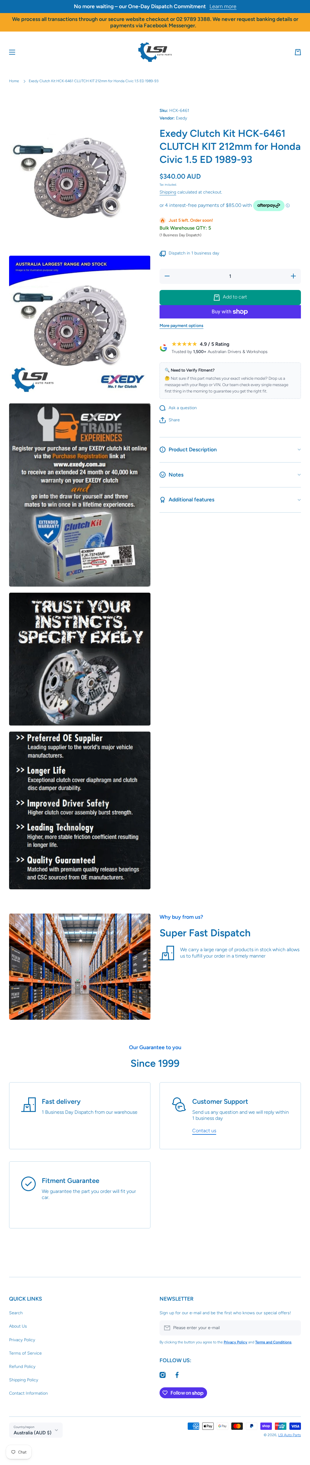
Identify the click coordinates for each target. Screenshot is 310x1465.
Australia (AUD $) (32, 1433)
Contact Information (28, 1393)
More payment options (181, 325)
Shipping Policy (23, 1379)
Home (14, 81)
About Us (18, 1326)
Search (16, 1312)
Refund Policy (22, 1366)
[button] (298, 52)
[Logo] (155, 52)
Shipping (168, 192)
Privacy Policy (22, 1339)
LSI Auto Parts (289, 1435)
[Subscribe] (293, 1327)
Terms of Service (25, 1353)
